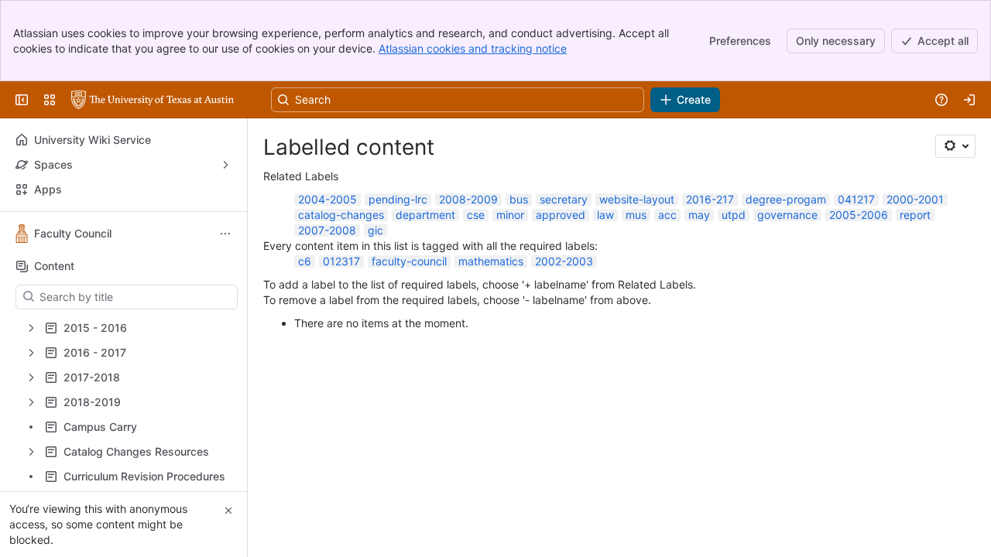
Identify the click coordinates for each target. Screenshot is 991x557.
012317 (341, 261)
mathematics (490, 261)
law (605, 214)
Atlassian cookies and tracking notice (473, 48)
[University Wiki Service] (152, 99)
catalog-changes (341, 214)
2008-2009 (468, 199)
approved (560, 214)
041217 (856, 199)
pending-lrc (398, 199)
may (699, 214)
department (425, 214)
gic (375, 230)
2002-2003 (564, 261)
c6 (304, 261)
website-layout (636, 199)
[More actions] (225, 233)
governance (787, 214)
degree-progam (786, 199)
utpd (734, 214)
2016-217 (710, 199)
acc (667, 214)
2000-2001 (915, 199)
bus (518, 199)
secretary (564, 199)
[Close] (228, 510)
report (915, 214)
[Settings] (955, 146)
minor (510, 214)
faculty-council (409, 261)
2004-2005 (327, 199)
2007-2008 (327, 230)
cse (476, 214)
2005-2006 (858, 214)
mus (636, 214)
